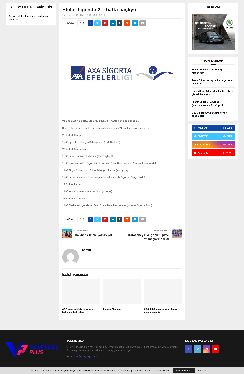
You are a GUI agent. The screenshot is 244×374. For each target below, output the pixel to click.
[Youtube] (215, 349)
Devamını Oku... (205, 370)
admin (72, 15)
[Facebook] (188, 349)
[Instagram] (206, 349)
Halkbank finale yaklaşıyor (93, 235)
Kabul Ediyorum (184, 370)
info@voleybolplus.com (86, 356)
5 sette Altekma (112, 309)
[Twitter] (197, 349)
